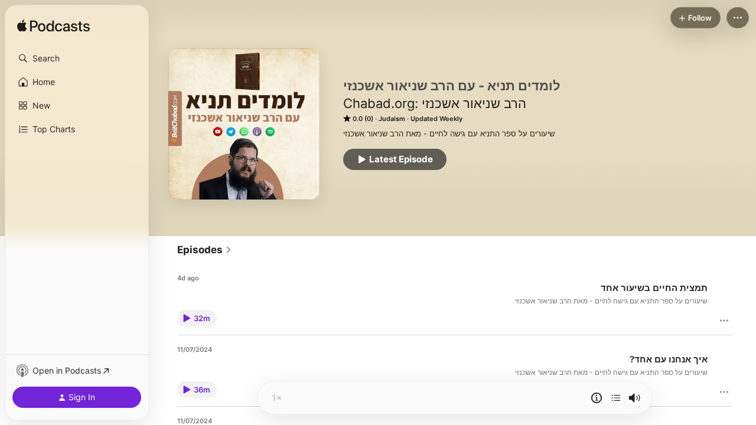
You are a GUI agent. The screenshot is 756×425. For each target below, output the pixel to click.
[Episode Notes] (596, 398)
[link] (204, 249)
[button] (77, 58)
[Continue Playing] (616, 398)
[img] (53, 26)
